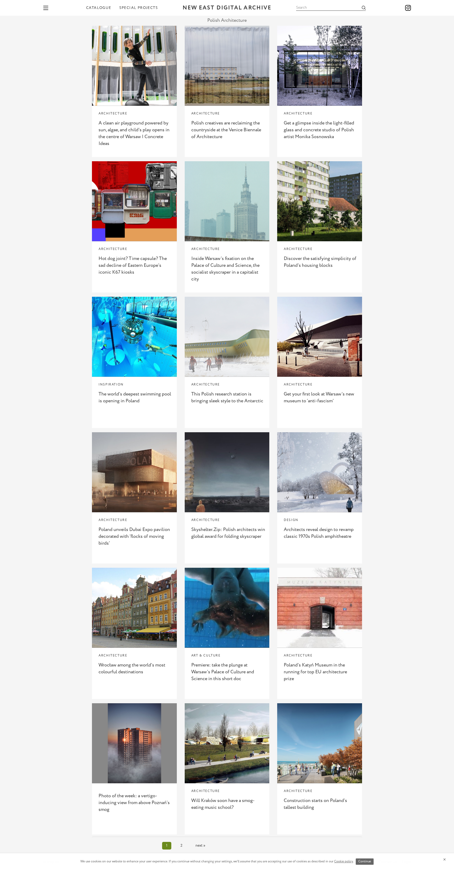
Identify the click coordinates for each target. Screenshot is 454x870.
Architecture (113, 113)
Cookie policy (343, 861)
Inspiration (111, 384)
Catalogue (98, 8)
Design (291, 520)
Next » (200, 845)
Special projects (138, 8)
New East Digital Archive (227, 8)
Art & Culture (206, 655)
